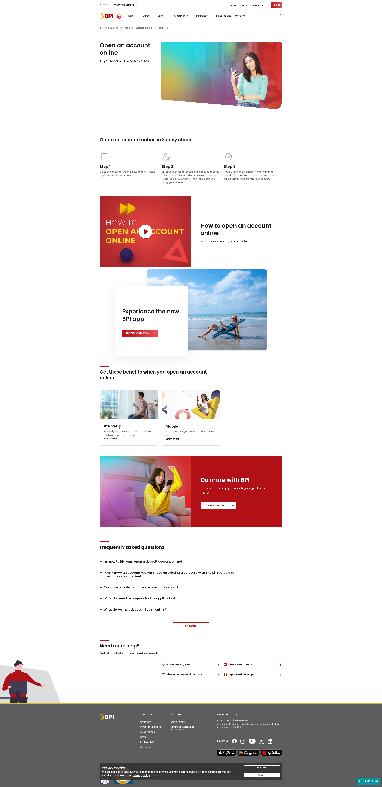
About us (233, 5)
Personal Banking (109, 27)
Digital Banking (144, 27)
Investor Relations (150, 727)
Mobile (161, 27)
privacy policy (141, 775)
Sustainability (257, 5)
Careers (145, 747)
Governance (147, 732)
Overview (145, 722)
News (244, 5)
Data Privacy (178, 722)
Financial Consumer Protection (182, 728)
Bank (127, 27)
